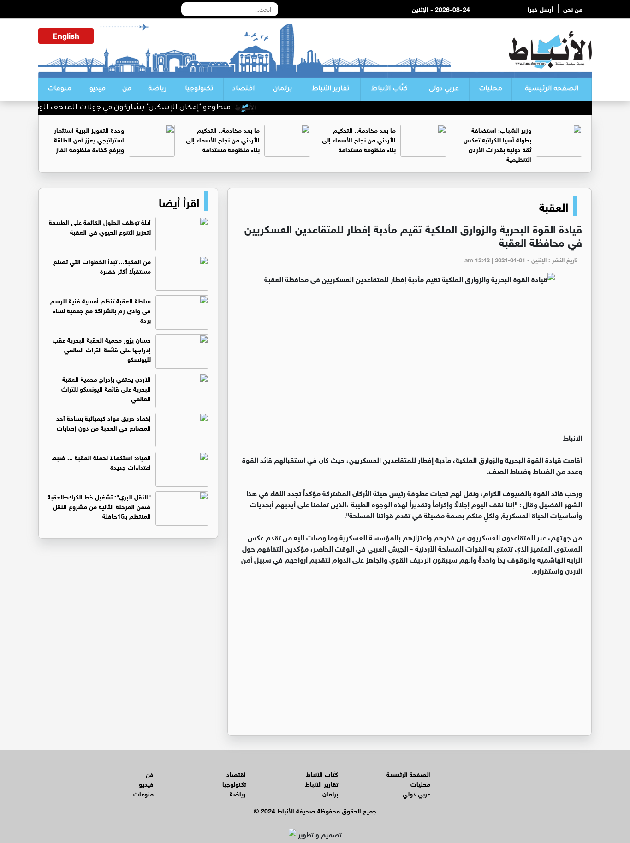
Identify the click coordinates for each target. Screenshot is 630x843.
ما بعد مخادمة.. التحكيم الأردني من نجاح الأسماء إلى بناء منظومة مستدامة (359, 139)
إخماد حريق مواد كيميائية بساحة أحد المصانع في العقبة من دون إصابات (103, 422)
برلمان (282, 89)
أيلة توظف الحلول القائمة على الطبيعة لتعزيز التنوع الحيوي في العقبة (100, 226)
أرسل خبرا (540, 8)
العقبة (553, 206)
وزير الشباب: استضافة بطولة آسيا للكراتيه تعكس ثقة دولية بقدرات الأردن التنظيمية (497, 144)
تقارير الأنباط (330, 89)
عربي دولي (444, 89)
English (66, 36)
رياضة (157, 89)
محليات (490, 89)
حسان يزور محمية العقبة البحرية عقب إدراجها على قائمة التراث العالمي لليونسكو (102, 348)
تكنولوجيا (199, 89)
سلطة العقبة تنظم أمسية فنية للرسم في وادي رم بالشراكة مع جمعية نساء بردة (100, 309)
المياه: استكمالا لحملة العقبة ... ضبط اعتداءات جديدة (101, 461)
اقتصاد (243, 89)
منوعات (59, 89)
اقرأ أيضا (179, 201)
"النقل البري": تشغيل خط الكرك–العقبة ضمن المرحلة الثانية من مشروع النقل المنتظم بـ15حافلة (99, 505)
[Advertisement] (409, 362)
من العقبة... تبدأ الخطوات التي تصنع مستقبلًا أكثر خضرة (102, 265)
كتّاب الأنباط (389, 89)
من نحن (572, 8)
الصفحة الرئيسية (551, 89)
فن (126, 89)
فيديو (97, 89)
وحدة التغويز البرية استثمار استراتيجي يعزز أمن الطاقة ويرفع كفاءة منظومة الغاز (89, 139)
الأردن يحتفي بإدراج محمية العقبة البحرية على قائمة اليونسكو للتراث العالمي (106, 388)
